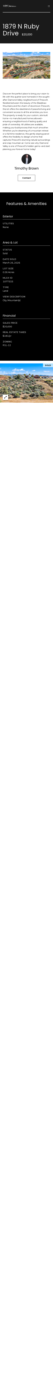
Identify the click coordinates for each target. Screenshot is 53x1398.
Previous (7, 407)
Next (15, 407)
